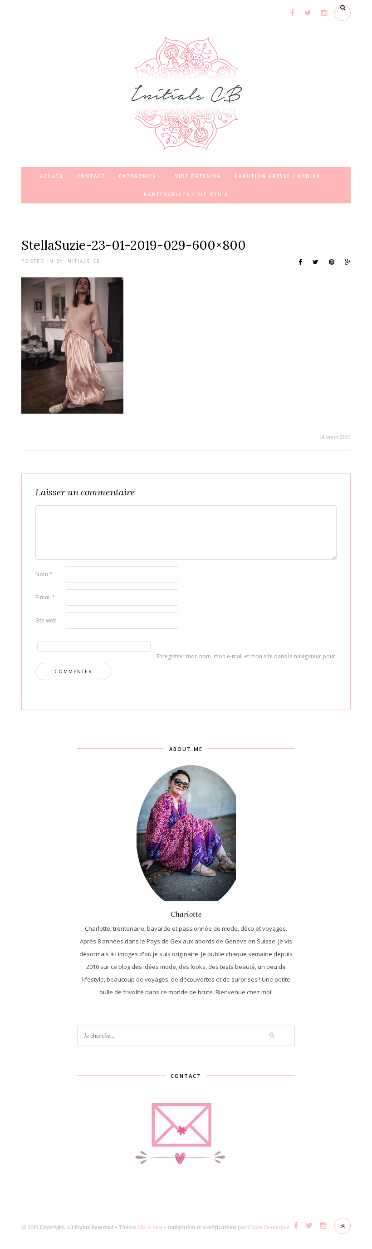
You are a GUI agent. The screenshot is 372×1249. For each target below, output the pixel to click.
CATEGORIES (137, 176)
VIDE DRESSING (198, 176)
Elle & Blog (149, 1227)
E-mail (45, 597)
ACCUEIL (52, 176)
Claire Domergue (268, 1227)
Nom (44, 574)
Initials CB (82, 261)
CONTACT (91, 176)
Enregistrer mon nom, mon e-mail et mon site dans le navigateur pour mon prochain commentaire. (171, 656)
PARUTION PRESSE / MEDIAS (277, 176)
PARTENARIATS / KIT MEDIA (186, 194)
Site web (46, 620)
